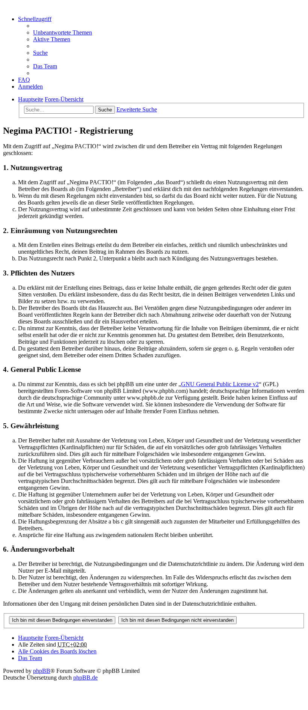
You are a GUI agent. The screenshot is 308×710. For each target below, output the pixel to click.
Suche (105, 110)
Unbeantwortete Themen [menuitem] (62, 32)
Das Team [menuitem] (45, 66)
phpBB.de (85, 677)
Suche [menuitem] (40, 53)
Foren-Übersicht (64, 638)
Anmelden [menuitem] (30, 86)
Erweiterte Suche (136, 109)
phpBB (41, 671)
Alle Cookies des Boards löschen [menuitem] (57, 651)
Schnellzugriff (34, 19)
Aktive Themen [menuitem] (51, 39)
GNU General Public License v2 (220, 384)
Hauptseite (30, 638)
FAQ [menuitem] (24, 80)
